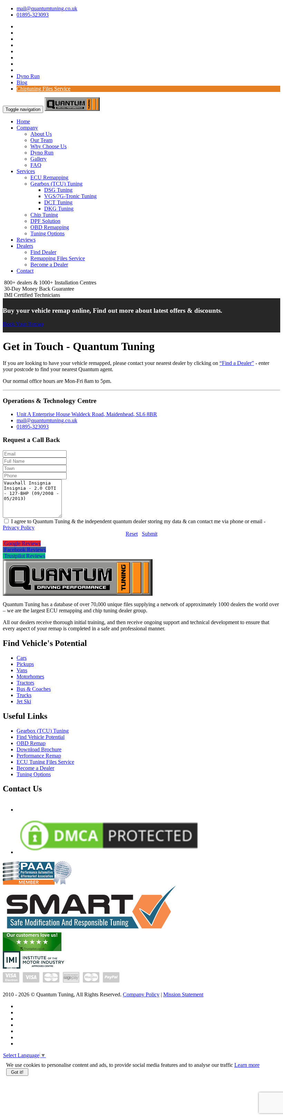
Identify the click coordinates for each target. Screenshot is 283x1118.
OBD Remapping (49, 227)
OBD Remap (31, 743)
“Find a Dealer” (236, 363)
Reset (132, 534)
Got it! (17, 1072)
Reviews (26, 240)
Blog (22, 82)
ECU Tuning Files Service (45, 762)
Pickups (25, 664)
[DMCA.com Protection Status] (109, 852)
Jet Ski (24, 701)
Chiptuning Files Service (43, 89)
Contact (25, 271)
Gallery (38, 159)
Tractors (25, 683)
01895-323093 (33, 15)
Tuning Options (47, 233)
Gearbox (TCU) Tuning (56, 184)
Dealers (25, 246)
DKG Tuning (59, 209)
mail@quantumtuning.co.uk (47, 8)
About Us (41, 134)
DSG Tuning (58, 190)
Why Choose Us (48, 146)
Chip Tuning (44, 215)
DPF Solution (45, 221)
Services (26, 171)
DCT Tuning (58, 202)
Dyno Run (28, 76)
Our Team (41, 140)
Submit (149, 534)
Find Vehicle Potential (41, 737)
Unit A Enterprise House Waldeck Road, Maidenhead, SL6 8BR (87, 414)
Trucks (24, 695)
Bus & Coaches (34, 689)
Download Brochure (39, 749)
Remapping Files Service (57, 258)
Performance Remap (39, 756)
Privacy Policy (19, 527)
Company (27, 128)
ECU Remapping (49, 177)
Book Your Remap (23, 324)
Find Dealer (43, 252)
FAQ (35, 165)
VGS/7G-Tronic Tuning (70, 196)
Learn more (247, 1065)
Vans (22, 670)
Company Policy (141, 994)
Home (23, 121)
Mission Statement (183, 994)
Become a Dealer (49, 264)
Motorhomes (30, 676)
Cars (22, 658)
